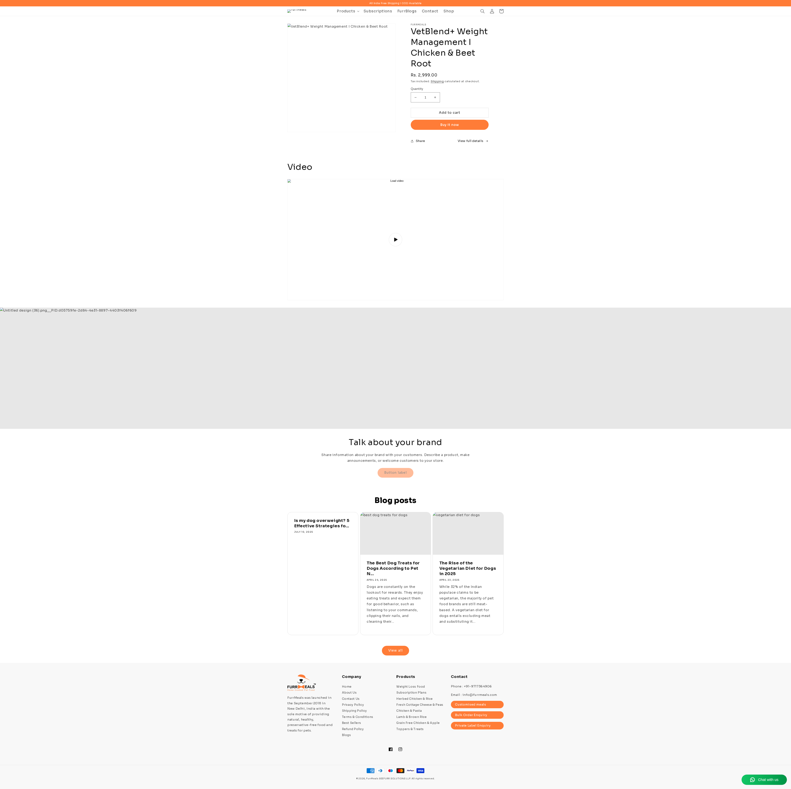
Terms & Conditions (357, 717)
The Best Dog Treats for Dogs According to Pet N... (393, 568)
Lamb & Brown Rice (411, 717)
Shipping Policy (354, 711)
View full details (470, 141)
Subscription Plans (411, 692)
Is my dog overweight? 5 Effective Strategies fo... (322, 523)
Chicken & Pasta (409, 711)
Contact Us (351, 699)
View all (395, 650)
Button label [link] (395, 473)
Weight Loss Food (410, 686)
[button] (347, 11)
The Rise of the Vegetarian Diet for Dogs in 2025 (467, 568)
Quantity (417, 89)
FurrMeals (372, 778)
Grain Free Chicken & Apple (418, 723)
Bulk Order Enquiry (471, 715)
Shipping (437, 81)
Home (347, 686)
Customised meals (470, 704)
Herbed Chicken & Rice (414, 699)
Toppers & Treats (410, 729)
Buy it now (449, 125)
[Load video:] (395, 239)
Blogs (346, 735)
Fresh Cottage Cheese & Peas (419, 705)
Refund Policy (353, 729)
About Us (349, 692)
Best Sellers (351, 723)
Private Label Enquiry (473, 725)
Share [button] (420, 141)
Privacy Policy (353, 705)
